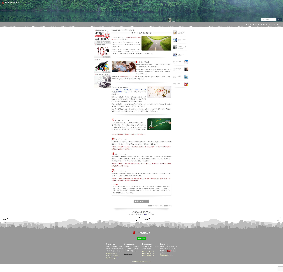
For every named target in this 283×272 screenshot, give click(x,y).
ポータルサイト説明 (113, 255)
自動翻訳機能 (164, 255)
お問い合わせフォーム (142, 201)
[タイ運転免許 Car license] (180, 72)
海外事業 (272, 24)
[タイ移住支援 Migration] (180, 65)
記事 (119, 30)
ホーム (249, 24)
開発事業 (257, 24)
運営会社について (112, 253)
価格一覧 (265, 24)
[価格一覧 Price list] (180, 58)
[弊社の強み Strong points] (180, 36)
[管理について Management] (180, 50)
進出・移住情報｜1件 (148, 255)
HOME (115, 30)
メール (280, 24)
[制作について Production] (180, 43)
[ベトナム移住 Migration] (180, 80)
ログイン (144, 214)
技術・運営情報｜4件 (148, 253)
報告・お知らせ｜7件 (148, 251)
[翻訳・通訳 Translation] (180, 87)
